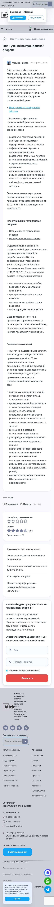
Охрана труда (9, 771)
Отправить (27, 678)
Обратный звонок (17, 852)
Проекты (36, 776)
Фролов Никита (20, 63)
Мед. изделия (9, 761)
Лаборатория (9, 776)
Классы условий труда (18, 576)
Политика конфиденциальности (15, 862)
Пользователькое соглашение (15, 868)
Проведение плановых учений (24, 238)
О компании (37, 756)
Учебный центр (10, 756)
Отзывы (35, 761)
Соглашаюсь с (23, 670)
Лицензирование (10, 786)
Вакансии (36, 771)
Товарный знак (39, 796)
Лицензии (36, 766)
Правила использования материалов (18, 874)
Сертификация (9, 766)
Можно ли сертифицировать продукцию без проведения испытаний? (21, 587)
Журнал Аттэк (38, 791)
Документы (37, 781)
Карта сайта (7, 881)
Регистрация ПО (10, 781)
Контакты (36, 786)
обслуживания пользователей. (17, 893)
